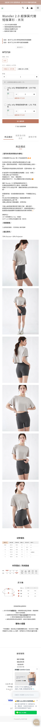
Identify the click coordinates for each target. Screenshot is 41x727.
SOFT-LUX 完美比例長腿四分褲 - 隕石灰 (14, 219)
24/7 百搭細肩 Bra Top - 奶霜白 (11, 217)
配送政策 (20, 664)
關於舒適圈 (20, 659)
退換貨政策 (20, 662)
